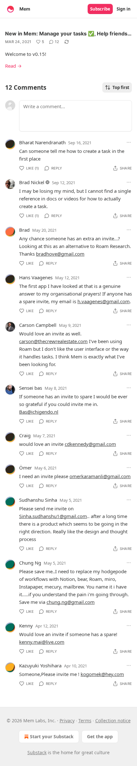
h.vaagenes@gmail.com (103, 301)
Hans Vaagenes (36, 277)
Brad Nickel (31, 182)
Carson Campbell (37, 325)
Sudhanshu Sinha (38, 500)
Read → (13, 66)
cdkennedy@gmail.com (90, 444)
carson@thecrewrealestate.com (53, 341)
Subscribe (100, 9)
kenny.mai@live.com (41, 642)
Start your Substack (52, 736)
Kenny (26, 625)
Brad (24, 230)
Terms (84, 720)
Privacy (67, 720)
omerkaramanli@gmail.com (100, 476)
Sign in (124, 9)
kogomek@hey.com (102, 674)
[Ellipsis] (129, 142)
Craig (25, 435)
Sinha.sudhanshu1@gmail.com (53, 516)
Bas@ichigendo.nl (38, 412)
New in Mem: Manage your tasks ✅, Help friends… (68, 33)
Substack (37, 752)
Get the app (100, 736)
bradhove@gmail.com (60, 254)
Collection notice (113, 720)
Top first (120, 87)
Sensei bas (30, 388)
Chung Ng (30, 562)
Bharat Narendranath (42, 142)
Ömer (25, 467)
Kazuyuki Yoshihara (40, 665)
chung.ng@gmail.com (71, 602)
